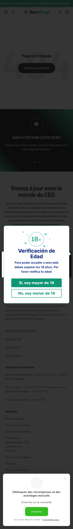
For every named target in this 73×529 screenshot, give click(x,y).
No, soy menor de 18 (36, 293)
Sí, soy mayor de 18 (36, 283)
